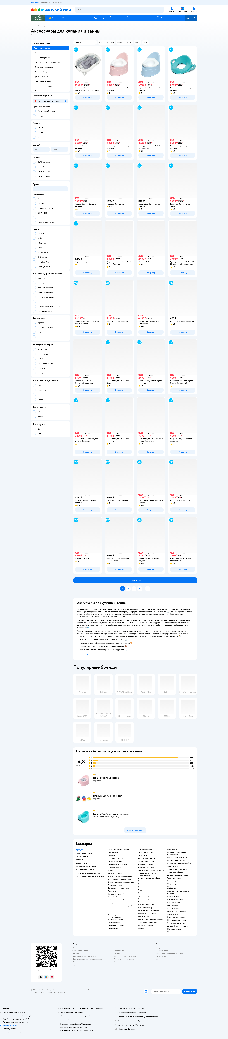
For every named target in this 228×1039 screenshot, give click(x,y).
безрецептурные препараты (148, 922)
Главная (34, 26)
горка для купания (173, 902)
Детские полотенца (43, 81)
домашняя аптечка (144, 917)
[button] (191, 18)
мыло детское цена (115, 903)
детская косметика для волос (118, 888)
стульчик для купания (145, 896)
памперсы (111, 855)
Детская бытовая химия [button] (86, 866)
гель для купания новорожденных (120, 876)
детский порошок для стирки (178, 875)
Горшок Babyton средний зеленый (111, 813)
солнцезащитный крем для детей (120, 906)
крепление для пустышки (176, 917)
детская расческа (114, 922)
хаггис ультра (142, 855)
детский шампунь (144, 899)
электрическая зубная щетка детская (151, 870)
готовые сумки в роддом (176, 860)
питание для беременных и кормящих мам (177, 853)
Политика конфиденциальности (84, 956)
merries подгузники (115, 861)
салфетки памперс (114, 867)
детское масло (143, 887)
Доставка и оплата (79, 948)
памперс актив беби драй (147, 858)
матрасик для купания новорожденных (175, 888)
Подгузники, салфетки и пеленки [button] (90, 876)
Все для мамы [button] (81, 863)
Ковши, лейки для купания (45, 72)
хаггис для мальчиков (145, 852)
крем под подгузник (145, 850)
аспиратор (112, 870)
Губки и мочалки (41, 76)
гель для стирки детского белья (149, 878)
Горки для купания (42, 57)
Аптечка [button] (79, 859)
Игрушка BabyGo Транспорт (107, 795)
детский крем (113, 928)
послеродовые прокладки (177, 857)
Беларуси (61, 992)
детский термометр (145, 908)
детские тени (113, 909)
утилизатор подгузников (176, 923)
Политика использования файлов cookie (87, 959)
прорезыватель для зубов (176, 920)
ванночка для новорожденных (178, 881)
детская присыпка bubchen (118, 864)
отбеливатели (172, 866)
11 (147, 589)
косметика (141, 928)
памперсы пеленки (174, 929)
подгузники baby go (115, 858)
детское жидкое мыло (146, 905)
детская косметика (115, 885)
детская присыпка (144, 893)
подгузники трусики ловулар (118, 850)
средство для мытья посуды (177, 869)
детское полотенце (174, 908)
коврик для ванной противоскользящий (115, 918)
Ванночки (39, 53)
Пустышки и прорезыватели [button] (88, 873)
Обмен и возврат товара (81, 951)
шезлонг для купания (175, 899)
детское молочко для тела (147, 881)
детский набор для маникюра (118, 897)
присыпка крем (173, 932)
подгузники (142, 890)
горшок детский (173, 896)
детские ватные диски (116, 925)
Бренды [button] (79, 849)
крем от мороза (113, 912)
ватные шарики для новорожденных (121, 882)
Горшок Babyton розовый (106, 777)
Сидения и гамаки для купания (47, 62)
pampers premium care (146, 861)
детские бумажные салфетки (177, 926)
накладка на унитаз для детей (148, 902)
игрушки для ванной (115, 915)
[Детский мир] (51, 10)
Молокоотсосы (173, 850)
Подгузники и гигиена (49, 26)
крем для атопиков (115, 873)
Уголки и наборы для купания (47, 86)
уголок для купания (174, 878)
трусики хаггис (113, 852)
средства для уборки (175, 872)
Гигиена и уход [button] (82, 856)
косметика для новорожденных (119, 879)
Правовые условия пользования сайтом (77, 990)
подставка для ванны (175, 884)
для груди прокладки (145, 925)
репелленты (112, 891)
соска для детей (173, 914)
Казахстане (52, 992)
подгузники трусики (145, 864)
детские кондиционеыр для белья (179, 863)
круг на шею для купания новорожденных (147, 874)
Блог (157, 959)
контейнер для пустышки (176, 911)
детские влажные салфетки (147, 914)
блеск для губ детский (116, 894)
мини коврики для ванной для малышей (178, 892)
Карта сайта (76, 965)
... (144, 589)
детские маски (143, 884)
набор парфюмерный (116, 900)
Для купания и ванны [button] (85, 869)
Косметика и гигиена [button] (84, 853)
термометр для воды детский (148, 911)
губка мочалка (172, 905)
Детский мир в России (39, 992)
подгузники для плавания (147, 867)
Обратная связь (78, 962)
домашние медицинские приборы (150, 919)
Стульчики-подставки (44, 67)
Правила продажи (79, 953)
